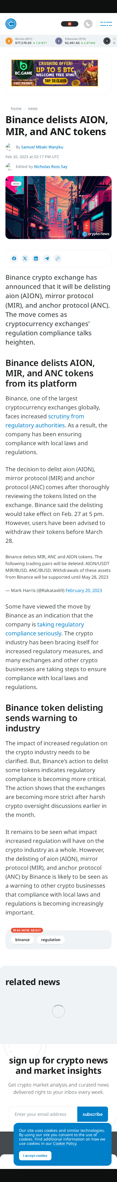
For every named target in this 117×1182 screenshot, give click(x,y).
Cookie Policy (64, 1143)
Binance (22, 939)
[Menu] (106, 24)
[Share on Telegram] (47, 258)
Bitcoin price (26, 41)
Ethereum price (75, 41)
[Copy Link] (58, 258)
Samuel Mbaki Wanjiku (42, 146)
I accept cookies (35, 1155)
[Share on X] (25, 258)
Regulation (50, 939)
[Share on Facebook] (14, 258)
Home (16, 108)
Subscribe (93, 1114)
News (33, 108)
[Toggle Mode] (88, 24)
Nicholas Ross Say (50, 166)
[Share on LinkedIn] (36, 258)
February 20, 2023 (84, 590)
